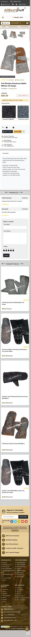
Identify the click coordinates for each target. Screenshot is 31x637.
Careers (4, 580)
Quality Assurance (7, 564)
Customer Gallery (7, 578)
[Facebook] (11, 521)
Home (4, 26)
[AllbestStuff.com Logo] (15, 9)
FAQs (4, 601)
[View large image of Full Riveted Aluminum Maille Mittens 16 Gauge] (4, 34)
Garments (19, 568)
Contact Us (5, 589)
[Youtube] (22, 521)
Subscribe (23, 516)
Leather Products (21, 570)
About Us (5, 562)
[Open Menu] (27, 23)
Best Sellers (19, 574)
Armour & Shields (21, 564)
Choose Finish (5, 103)
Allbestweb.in (21, 628)
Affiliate (4, 597)
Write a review (20, 80)
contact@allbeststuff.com (10, 617)
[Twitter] (15, 521)
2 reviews (11, 80)
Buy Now (18, 131)
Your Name (7, 224)
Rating (5, 246)
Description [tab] (6, 153)
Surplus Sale (20, 572)
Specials (5, 599)
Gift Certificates (6, 595)
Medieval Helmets (21, 562)
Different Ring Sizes (7, 568)
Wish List (19, 591)
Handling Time (6, 566)
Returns (4, 591)
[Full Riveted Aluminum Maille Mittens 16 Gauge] (15, 59)
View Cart (6, 23)
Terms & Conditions (21, 599)
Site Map (5, 593)
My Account (19, 587)
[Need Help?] (23, 131)
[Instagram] (19, 521)
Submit (6, 255)
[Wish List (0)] (12, 4)
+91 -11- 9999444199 (9, 614)
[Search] (3, 17)
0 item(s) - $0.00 (18, 17)
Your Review (7, 231)
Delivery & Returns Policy (23, 597)
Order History (20, 589)
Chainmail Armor (13, 26)
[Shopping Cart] (16, 4)
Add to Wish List (23, 95)
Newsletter (19, 593)
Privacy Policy (20, 595)
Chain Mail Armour (21, 566)
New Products (20, 576)
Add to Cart (8, 131)
